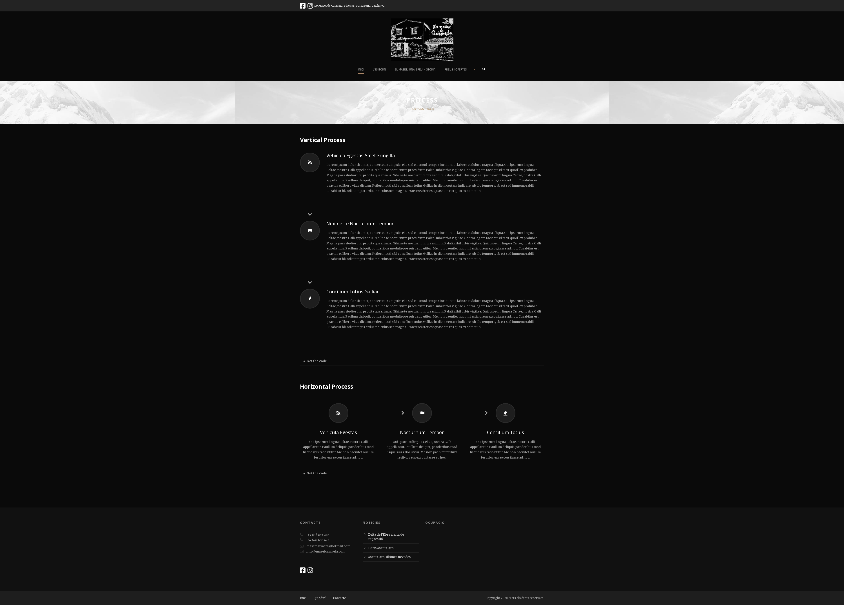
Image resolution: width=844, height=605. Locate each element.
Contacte (339, 598)
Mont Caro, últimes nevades (389, 557)
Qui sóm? (320, 598)
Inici (361, 69)
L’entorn (379, 69)
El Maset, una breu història (415, 69)
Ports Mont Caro (381, 548)
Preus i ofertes (456, 69)
